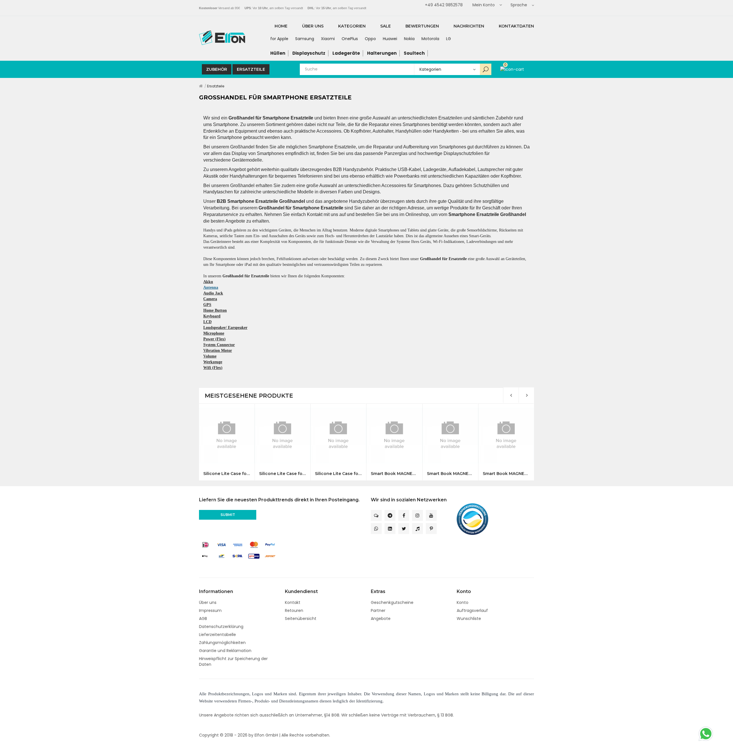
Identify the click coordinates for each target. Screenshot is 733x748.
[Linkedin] (390, 528)
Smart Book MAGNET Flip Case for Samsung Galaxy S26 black (394, 474)
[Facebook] (403, 515)
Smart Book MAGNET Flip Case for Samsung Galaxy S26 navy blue (450, 474)
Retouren (294, 610)
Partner (378, 610)
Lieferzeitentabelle (217, 634)
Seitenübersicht (300, 618)
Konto (462, 602)
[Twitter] (403, 528)
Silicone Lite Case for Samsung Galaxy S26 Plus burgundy (282, 474)
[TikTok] (417, 528)
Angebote (381, 618)
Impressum (210, 610)
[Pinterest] (431, 528)
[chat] (376, 515)
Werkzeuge (212, 362)
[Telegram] (390, 515)
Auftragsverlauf (472, 610)
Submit (227, 515)
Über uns (207, 602)
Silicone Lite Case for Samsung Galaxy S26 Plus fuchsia (338, 474)
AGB (203, 618)
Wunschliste (469, 618)
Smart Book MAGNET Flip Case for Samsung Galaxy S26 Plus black (506, 474)
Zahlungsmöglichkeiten (222, 642)
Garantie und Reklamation (225, 650)
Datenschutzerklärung (221, 626)
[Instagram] (417, 515)
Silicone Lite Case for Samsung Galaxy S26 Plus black (226, 474)
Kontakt (292, 602)
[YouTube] (431, 515)
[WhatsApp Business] (376, 528)
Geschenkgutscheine (392, 602)
